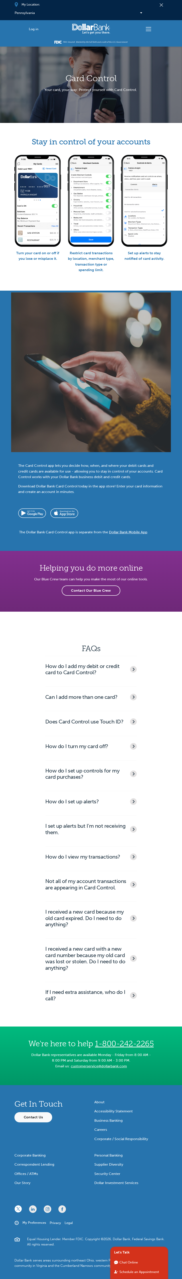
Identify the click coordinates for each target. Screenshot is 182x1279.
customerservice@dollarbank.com (99, 1066)
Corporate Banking (30, 1155)
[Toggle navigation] (148, 29)
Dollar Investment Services (116, 1183)
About (99, 1102)
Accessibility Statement (113, 1111)
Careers (100, 1129)
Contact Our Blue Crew (91, 590)
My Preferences (34, 1223)
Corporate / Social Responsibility (121, 1139)
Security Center (107, 1174)
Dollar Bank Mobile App (128, 532)
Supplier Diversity (108, 1164)
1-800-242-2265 (124, 1043)
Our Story (22, 1183)
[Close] (161, 5)
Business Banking (108, 1120)
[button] (91, 669)
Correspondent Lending (34, 1164)
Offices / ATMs (26, 1174)
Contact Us (33, 1117)
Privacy (55, 1223)
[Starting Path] (91, 29)
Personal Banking (108, 1155)
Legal (69, 1223)
